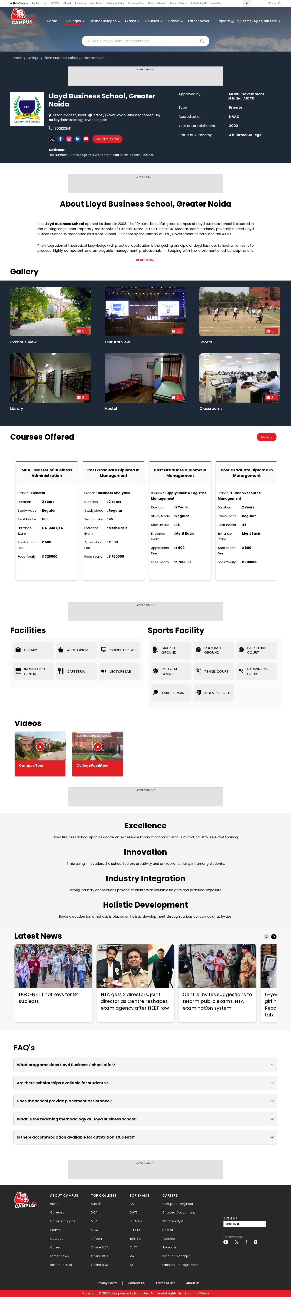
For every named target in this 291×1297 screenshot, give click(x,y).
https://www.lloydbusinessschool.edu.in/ (127, 115)
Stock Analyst (173, 1221)
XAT (132, 1265)
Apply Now (107, 139)
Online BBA (99, 1265)
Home (52, 21)
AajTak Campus (19, 3)
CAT (132, 1204)
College (33, 58)
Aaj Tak (36, 3)
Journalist (170, 1247)
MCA (94, 1230)
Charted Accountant (178, 1212)
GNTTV (55, 3)
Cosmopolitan (136, 3)
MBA (94, 1221)
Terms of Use (165, 1282)
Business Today (115, 3)
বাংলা (45, 3)
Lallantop (80, 3)
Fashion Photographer (180, 1265)
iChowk (67, 3)
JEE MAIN (136, 1221)
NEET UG (136, 1230)
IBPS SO (135, 1239)
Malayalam (216, 3)
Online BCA (99, 1256)
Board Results (61, 1265)
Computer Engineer (177, 1204)
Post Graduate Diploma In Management (113, 472)
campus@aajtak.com (259, 21)
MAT (133, 1256)
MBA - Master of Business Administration (47, 472)
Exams (55, 1230)
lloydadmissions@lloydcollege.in (80, 119)
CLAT (133, 1247)
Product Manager (176, 1256)
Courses (56, 1239)
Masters (266, 437)
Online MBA (100, 1247)
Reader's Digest (178, 3)
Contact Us (136, 1282)
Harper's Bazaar (157, 3)
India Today (96, 3)
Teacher (168, 1239)
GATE (133, 1212)
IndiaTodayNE (199, 3)
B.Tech (96, 1204)
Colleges (57, 1212)
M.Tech (96, 1239)
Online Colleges (62, 1221)
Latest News (198, 21)
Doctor (167, 1230)
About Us (192, 1282)
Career (55, 1247)
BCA (94, 1212)
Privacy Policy (107, 1282)
